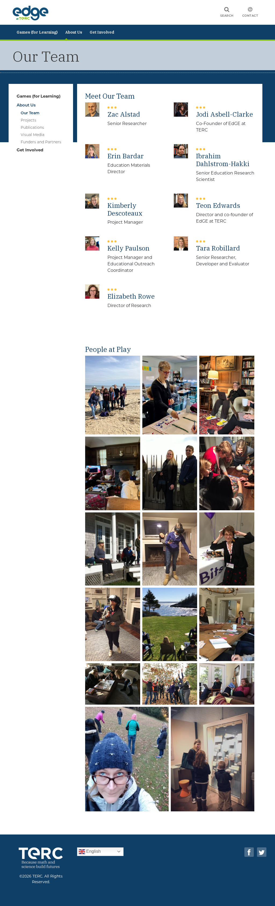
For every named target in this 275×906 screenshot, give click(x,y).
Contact (250, 15)
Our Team (30, 113)
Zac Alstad (123, 114)
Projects (28, 120)
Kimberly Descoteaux (124, 209)
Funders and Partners (41, 142)
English (93, 851)
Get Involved (102, 32)
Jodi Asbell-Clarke (224, 114)
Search (227, 15)
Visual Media (32, 135)
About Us (73, 32)
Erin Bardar (125, 156)
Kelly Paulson (128, 248)
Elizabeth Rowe (131, 296)
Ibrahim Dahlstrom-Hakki (222, 160)
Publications (32, 127)
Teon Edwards (218, 205)
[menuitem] (37, 32)
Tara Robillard (218, 248)
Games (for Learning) (37, 32)
